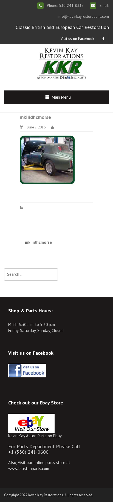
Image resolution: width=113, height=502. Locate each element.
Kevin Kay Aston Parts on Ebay (35, 435)
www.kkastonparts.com (28, 468)
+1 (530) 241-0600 (28, 452)
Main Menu (61, 97)
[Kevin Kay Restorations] (61, 62)
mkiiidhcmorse (36, 242)
